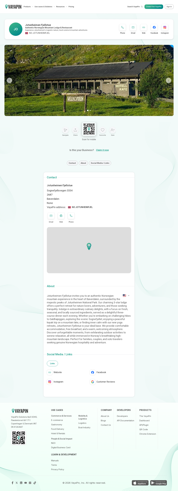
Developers (122, 416)
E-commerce (57, 420)
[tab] (52, 363)
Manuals (55, 460)
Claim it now (102, 150)
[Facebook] (12, 482)
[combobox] (126, 295)
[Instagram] (30, 482)
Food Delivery (57, 429)
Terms (54, 465)
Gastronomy (56, 424)
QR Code (143, 429)
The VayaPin (145, 416)
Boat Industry (84, 427)
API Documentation (125, 420)
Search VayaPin (133, 7)
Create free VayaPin (153, 7)
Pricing (71, 7)
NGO (53, 443)
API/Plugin (144, 425)
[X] (17, 482)
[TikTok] (34, 482)
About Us (105, 416)
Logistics (82, 423)
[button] (89, 246)
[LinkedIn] (21, 482)
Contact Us (106, 425)
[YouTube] (25, 482)
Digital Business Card (60, 447)
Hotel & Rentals (58, 433)
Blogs (103, 420)
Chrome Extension (147, 434)
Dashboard (144, 420)
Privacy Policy (57, 469)
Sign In (169, 7)
